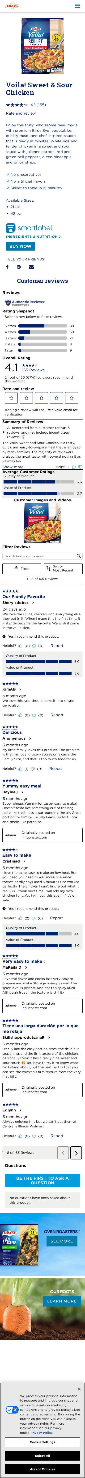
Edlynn (9, 1110)
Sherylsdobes (15, 603)
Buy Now (20, 246)
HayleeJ (10, 792)
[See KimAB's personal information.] (20, 689)
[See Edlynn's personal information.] (20, 1110)
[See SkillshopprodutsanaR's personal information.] (49, 1037)
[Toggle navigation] (78, 6)
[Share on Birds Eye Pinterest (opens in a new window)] (19, 267)
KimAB (9, 689)
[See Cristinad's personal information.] (24, 861)
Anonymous (14, 738)
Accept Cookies (42, 1469)
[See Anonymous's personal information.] (30, 738)
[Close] (79, 1389)
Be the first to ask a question (42, 1180)
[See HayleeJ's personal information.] (22, 792)
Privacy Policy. (41, 1432)
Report (57, 645)
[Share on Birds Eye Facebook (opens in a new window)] (7, 267)
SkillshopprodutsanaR (23, 1037)
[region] (42, 1430)
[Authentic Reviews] (25, 303)
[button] (11, 398)
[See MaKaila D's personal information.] (26, 967)
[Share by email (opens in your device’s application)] (31, 267)
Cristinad (11, 861)
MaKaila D (11, 967)
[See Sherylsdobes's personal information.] (33, 603)
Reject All (42, 1456)
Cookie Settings (42, 1442)
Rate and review (21, 113)
